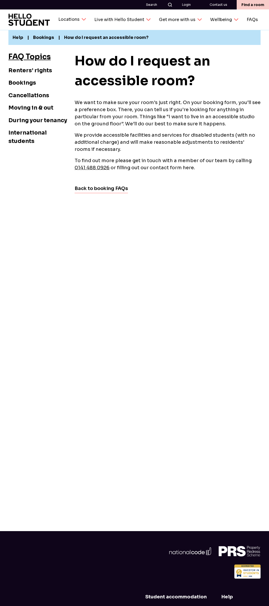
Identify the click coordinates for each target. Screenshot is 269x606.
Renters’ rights (30, 70)
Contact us (218, 5)
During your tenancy (37, 120)
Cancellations (28, 95)
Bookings (22, 82)
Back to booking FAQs (101, 188)
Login (186, 5)
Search (151, 5)
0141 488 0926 (92, 168)
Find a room (252, 4)
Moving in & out (30, 107)
